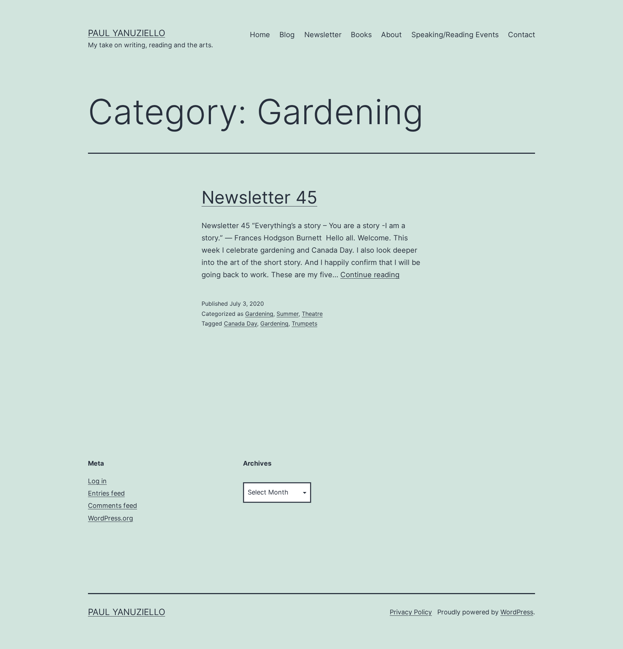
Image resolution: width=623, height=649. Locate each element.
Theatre (312, 313)
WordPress (516, 612)
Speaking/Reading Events (455, 34)
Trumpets (304, 323)
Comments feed (112, 505)
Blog (287, 34)
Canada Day (240, 323)
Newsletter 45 (259, 197)
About (391, 34)
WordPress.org (110, 518)
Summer (288, 313)
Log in (97, 481)
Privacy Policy (411, 612)
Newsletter (322, 34)
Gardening (259, 313)
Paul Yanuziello (126, 33)
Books (361, 34)
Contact (521, 34)
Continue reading (369, 274)
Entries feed (106, 493)
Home (260, 34)
